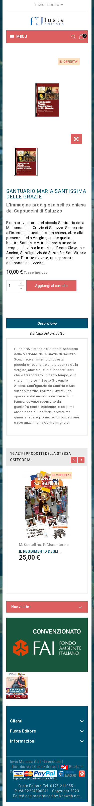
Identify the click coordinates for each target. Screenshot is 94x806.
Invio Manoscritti (24, 762)
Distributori (21, 767)
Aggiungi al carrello (51, 286)
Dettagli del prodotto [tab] (47, 333)
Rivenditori (52, 762)
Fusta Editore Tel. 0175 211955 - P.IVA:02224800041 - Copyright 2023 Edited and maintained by (46, 791)
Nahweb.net (69, 796)
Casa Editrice (45, 767)
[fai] (47, 645)
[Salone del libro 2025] (17, 685)
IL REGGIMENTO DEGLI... (40, 551)
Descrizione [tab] (47, 323)
